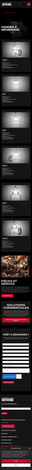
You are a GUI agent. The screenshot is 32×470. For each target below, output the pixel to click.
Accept (16, 461)
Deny (16, 465)
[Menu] (28, 4)
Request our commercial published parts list (16, 320)
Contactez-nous (8, 426)
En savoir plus (7, 295)
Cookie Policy (10, 468)
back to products (9, 12)
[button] (30, 448)
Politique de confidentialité (19, 468)
